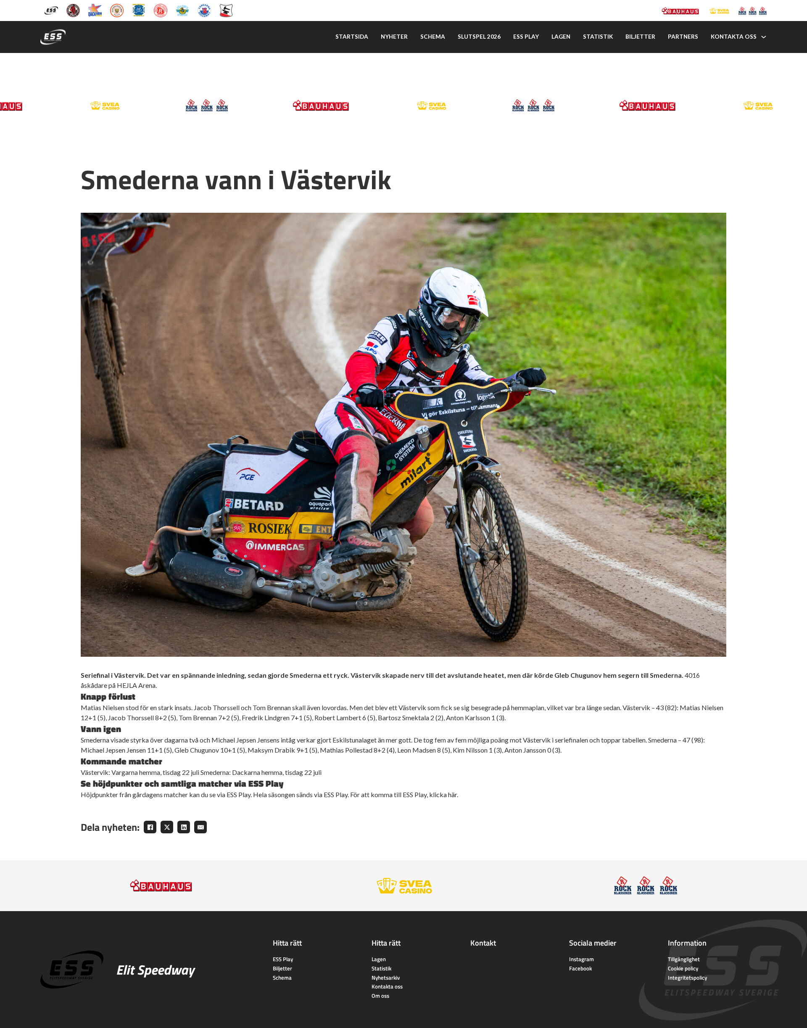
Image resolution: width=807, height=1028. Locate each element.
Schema (432, 36)
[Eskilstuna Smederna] (226, 10)
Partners (683, 36)
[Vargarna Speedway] (204, 10)
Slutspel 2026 (479, 36)
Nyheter (394, 36)
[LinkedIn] (183, 827)
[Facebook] (150, 827)
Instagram (581, 959)
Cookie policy (683, 968)
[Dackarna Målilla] (95, 10)
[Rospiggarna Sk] (160, 10)
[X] (167, 827)
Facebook (580, 968)
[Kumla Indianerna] (73, 10)
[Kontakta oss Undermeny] (764, 37)
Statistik (598, 36)
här (452, 794)
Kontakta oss (734, 36)
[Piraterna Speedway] (138, 10)
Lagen (560, 36)
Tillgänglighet (684, 959)
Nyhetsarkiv (386, 977)
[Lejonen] (117, 10)
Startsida (351, 36)
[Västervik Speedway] (182, 10)
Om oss (380, 995)
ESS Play (283, 959)
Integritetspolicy (687, 977)
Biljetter (640, 36)
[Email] (200, 827)
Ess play (526, 36)
